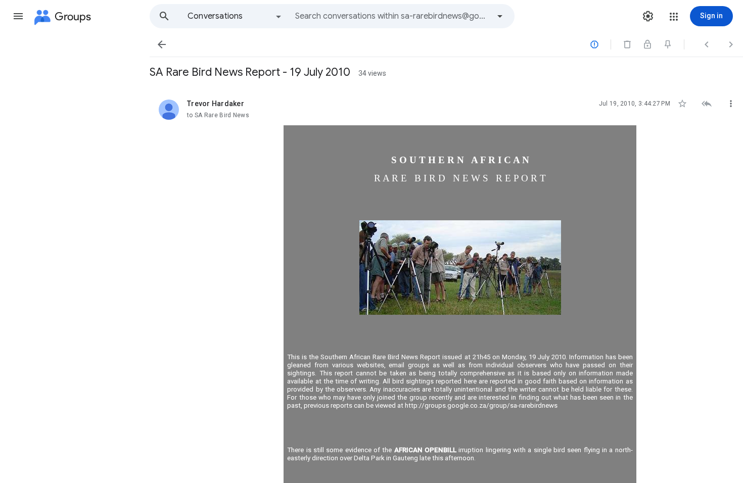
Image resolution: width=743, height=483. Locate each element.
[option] (235, 16)
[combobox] (392, 16)
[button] (18, 16)
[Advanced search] (500, 16)
